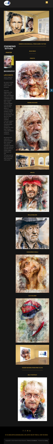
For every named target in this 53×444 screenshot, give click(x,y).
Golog (46, 440)
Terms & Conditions (32, 440)
